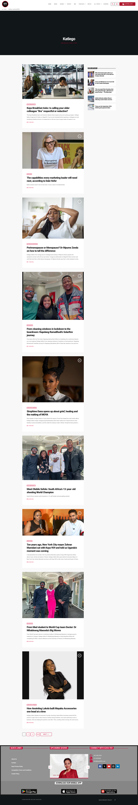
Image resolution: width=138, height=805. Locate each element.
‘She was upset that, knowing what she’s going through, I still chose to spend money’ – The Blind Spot (104, 90)
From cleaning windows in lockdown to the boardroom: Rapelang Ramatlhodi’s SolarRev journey (50, 332)
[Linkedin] (118, 766)
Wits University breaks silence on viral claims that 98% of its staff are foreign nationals (104, 74)
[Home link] (5, 4)
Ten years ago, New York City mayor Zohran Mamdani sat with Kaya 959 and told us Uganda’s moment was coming (52, 547)
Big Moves (29, 325)
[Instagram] (113, 766)
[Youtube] (109, 766)
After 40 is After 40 (32, 244)
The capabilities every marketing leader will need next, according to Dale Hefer (52, 179)
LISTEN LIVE (127, 4)
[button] (62, 780)
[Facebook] (100, 766)
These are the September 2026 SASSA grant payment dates (103, 107)
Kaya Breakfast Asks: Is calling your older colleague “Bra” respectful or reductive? (48, 110)
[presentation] (50, 767)
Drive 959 (29, 541)
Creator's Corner (31, 407)
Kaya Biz (29, 174)
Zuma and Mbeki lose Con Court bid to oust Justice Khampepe (104, 82)
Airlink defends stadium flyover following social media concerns (103, 98)
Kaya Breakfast (31, 104)
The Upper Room (72, 773)
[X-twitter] (105, 766)
